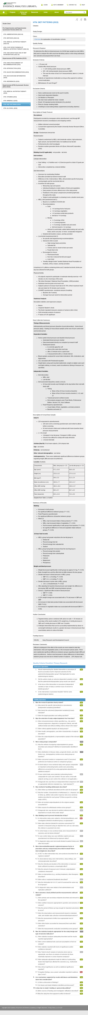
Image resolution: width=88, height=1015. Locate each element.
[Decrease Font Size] (81, 19)
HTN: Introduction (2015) (12, 68)
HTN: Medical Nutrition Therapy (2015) (14, 92)
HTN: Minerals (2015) (10, 100)
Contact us (72, 5)
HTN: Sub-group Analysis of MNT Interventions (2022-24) (14, 53)
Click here (37, 39)
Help (83, 5)
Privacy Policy (52, 1007)
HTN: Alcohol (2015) (10, 108)
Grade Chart (7, 23)
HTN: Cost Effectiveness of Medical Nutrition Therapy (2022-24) (16, 48)
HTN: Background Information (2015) (14, 76)
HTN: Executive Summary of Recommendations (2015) (13, 63)
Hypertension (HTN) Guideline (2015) (14, 58)
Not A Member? (58, 5)
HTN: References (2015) (11, 81)
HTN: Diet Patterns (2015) (12, 104)
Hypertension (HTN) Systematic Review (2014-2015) (16, 86)
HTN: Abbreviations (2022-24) (13, 34)
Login (46, 5)
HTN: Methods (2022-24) (11, 38)
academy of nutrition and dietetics (20, 4)
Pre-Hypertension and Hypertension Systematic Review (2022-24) (14, 29)
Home (3, 12)
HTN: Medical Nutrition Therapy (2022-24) (14, 42)
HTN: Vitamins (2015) (10, 97)
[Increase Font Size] (77, 19)
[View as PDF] (85, 19)
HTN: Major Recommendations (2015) (16, 72)
